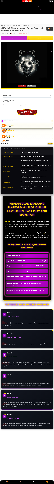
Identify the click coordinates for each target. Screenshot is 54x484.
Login (20, 482)
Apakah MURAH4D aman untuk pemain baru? (21, 271)
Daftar (33, 482)
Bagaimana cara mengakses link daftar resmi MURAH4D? (25, 266)
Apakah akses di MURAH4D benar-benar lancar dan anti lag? (26, 261)
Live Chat (47, 482)
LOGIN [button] (20, 85)
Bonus (7, 482)
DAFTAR (40, 38)
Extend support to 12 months (16, 105)
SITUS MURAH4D (25, 25)
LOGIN (14, 38)
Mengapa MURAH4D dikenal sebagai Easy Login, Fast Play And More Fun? (26, 291)
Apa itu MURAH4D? (13, 256)
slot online (43, 233)
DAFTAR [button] (30, 85)
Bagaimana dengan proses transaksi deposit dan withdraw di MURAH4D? (26, 277)
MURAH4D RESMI (16, 25)
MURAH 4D (9, 25)
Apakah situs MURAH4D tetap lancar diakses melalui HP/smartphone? (24, 284)
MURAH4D (3, 25)
